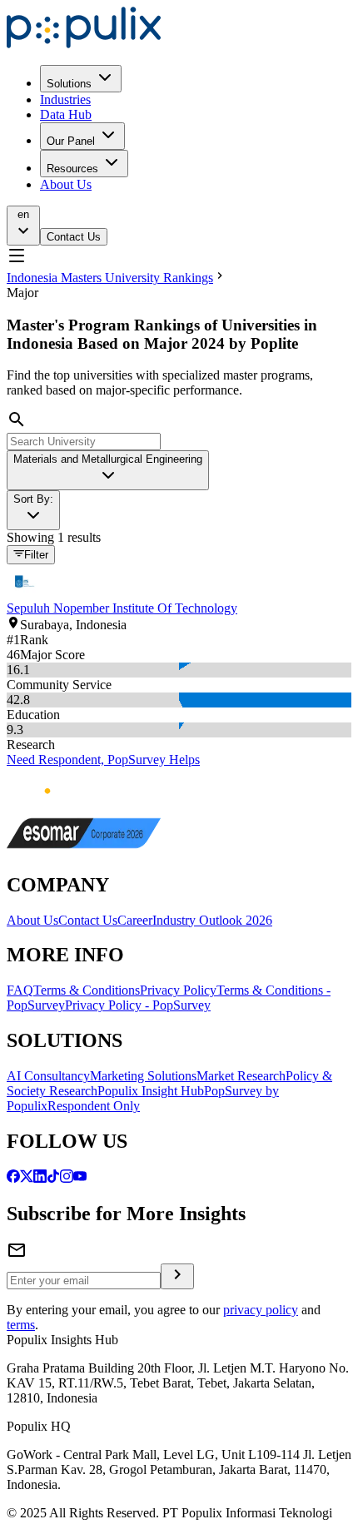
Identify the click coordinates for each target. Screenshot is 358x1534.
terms (21, 1325)
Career (134, 920)
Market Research (241, 1076)
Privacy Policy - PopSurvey (138, 1005)
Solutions (69, 83)
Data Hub (66, 114)
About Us (66, 184)
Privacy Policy (178, 990)
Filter (36, 555)
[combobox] (108, 470)
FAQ (20, 990)
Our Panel (71, 141)
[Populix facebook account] (13, 1178)
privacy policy (260, 1310)
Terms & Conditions (86, 990)
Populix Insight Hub (150, 1091)
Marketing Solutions (143, 1076)
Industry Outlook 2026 (212, 920)
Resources (72, 168)
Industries (65, 99)
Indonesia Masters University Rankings (110, 278)
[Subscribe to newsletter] (177, 1276)
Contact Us (74, 237)
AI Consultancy (48, 1076)
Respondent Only (93, 1106)
